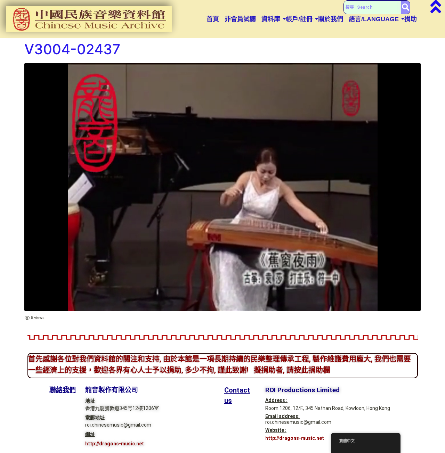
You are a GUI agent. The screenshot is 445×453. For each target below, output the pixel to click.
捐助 (410, 19)
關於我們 (330, 19)
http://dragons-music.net (114, 443)
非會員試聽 (240, 19)
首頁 (213, 19)
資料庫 (270, 19)
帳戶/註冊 (299, 19)
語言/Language (374, 19)
